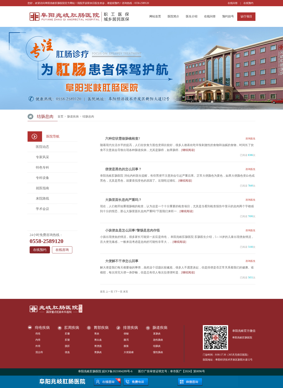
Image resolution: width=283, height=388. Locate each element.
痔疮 (37, 333)
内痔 (37, 339)
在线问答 (233, 3)
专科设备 (42, 178)
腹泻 (126, 339)
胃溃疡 (98, 346)
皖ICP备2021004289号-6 (117, 371)
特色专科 (42, 167)
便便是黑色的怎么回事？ (123, 169)
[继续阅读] (188, 150)
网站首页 (155, 16)
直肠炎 (157, 333)
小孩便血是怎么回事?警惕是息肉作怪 (132, 230)
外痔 (37, 346)
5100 (250, 246)
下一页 (118, 291)
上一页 (109, 291)
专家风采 (42, 157)
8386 (250, 155)
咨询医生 (250, 138)
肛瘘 (67, 333)
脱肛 (67, 346)
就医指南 (42, 188)
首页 (60, 116)
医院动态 (42, 146)
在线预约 (248, 3)
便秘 (126, 333)
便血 (67, 352)
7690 (250, 216)
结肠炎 (157, 346)
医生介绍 (191, 16)
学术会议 (42, 209)
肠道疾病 (73, 116)
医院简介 (173, 16)
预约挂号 (228, 16)
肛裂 (67, 339)
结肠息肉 (88, 116)
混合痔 (39, 352)
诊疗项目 (246, 16)
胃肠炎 (98, 352)
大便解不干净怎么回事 (121, 261)
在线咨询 (62, 249)
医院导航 (52, 136)
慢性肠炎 (158, 352)
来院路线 (42, 198)
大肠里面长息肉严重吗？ (123, 199)
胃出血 (98, 339)
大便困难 (129, 352)
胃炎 (96, 333)
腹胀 (126, 346)
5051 (250, 277)
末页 (125, 291)
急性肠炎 (158, 339)
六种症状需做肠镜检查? (122, 138)
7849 (250, 185)
